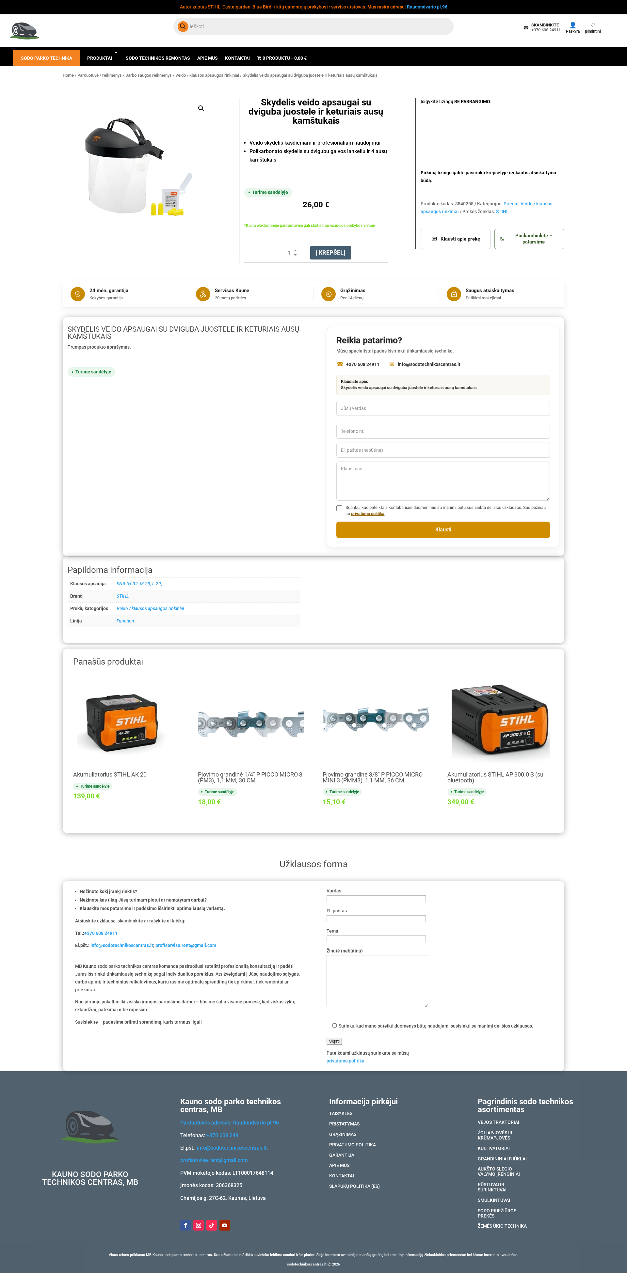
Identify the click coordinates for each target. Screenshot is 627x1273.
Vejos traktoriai (498, 1122)
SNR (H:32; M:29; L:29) (140, 583)
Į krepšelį (330, 252)
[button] (201, 108)
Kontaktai (237, 58)
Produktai (99, 58)
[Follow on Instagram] (198, 1225)
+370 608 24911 (101, 933)
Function (125, 620)
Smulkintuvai (494, 1200)
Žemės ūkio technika (502, 1226)
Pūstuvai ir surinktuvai (492, 1187)
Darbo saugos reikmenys (148, 75)
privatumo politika (367, 513)
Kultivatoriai (494, 1148)
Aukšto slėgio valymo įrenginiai (499, 1172)
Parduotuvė (88, 75)
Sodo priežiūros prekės (497, 1213)
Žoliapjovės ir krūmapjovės (495, 1135)
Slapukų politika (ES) (354, 1186)
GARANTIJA (341, 1155)
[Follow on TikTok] (211, 1225)
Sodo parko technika (46, 58)
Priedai (511, 203)
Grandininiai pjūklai (502, 1159)
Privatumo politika (352, 1145)
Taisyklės (340, 1113)
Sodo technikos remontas (158, 58)
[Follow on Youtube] (224, 1225)
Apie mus (207, 58)
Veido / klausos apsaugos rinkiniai (207, 75)
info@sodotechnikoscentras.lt (121, 945)
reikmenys (112, 75)
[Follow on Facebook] (185, 1225)
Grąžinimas (342, 1134)
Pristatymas (344, 1124)
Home (68, 75)
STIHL (502, 211)
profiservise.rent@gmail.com (185, 945)
